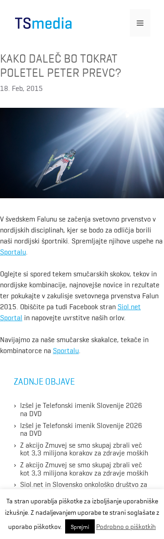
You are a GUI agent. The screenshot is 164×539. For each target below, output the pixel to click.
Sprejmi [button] (80, 526)
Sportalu (13, 251)
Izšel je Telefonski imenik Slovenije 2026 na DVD (81, 408)
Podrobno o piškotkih (126, 526)
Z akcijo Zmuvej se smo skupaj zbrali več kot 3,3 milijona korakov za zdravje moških (84, 448)
